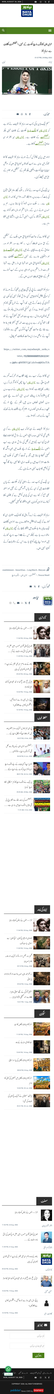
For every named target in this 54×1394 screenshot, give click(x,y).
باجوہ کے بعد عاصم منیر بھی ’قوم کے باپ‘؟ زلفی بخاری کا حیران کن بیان (18, 666)
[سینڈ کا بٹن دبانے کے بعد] (41, 1046)
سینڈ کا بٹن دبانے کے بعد (24, 1042)
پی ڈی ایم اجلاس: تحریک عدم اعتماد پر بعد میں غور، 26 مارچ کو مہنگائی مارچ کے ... (19, 730)
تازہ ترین (42, 617)
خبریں (3, 61)
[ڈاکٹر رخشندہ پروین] (46, 1215)
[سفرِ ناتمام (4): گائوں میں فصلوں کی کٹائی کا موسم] (41, 1082)
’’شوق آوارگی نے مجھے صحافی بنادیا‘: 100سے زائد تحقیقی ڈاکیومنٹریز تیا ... (20, 994)
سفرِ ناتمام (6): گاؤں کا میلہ (23, 1024)
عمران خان (43, 130)
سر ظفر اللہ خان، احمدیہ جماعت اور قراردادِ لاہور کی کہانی (18, 976)
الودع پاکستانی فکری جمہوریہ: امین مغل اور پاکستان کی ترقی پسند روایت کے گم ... (19, 648)
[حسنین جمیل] (46, 1281)
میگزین (42, 1013)
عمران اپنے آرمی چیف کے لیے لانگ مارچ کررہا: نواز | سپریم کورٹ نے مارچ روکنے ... (18, 766)
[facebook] (30, 114)
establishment (8, 569)
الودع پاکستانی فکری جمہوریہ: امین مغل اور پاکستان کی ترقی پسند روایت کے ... (20, 1237)
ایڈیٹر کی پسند (42, 909)
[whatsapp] (22, 114)
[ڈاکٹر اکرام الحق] (46, 1237)
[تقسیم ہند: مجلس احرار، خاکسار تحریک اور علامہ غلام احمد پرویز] (41, 960)
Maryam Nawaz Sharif (43, 572)
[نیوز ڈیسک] (46, 1259)
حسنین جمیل (48, 1291)
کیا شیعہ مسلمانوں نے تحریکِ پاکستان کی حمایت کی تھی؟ (20, 1098)
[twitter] (26, 114)
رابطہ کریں (13, 1373)
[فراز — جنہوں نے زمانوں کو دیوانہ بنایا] (41, 632)
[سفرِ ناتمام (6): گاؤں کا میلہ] (41, 1029)
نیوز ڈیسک (48, 1269)
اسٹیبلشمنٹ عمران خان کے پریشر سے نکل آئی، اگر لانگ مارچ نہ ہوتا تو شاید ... (19, 748)
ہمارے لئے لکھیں (23, 1373)
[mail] (31, 586)
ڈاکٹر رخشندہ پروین (47, 1225)
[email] (18, 603)
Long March (32, 569)
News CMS (26, 1391)
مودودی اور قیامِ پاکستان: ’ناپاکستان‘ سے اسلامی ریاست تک (19, 940)
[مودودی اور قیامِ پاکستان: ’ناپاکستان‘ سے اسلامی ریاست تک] (41, 942)
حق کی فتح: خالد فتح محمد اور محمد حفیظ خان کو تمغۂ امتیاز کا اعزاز (18, 684)
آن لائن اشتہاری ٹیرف (35, 1373)
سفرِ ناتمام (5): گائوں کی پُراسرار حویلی (20, 1060)
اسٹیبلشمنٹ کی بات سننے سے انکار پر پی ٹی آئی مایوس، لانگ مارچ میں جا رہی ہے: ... (18, 802)
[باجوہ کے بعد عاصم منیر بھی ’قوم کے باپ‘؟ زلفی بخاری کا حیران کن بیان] (41, 668)
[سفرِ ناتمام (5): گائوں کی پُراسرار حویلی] (41, 1064)
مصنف (44, 1201)
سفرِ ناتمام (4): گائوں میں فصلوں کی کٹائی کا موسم (18, 1080)
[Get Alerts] (8, 1369)
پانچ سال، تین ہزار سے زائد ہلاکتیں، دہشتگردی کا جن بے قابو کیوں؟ (21, 702)
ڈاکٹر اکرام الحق (48, 1247)
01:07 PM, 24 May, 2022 (43, 58)
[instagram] (40, 1377)
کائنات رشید (48, 1313)
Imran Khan (20, 569)
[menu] (50, 30)
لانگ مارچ (31, 130)
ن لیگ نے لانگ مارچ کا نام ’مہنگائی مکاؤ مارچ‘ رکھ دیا (18, 784)
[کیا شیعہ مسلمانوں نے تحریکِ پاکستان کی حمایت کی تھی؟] (41, 1100)
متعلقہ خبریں (42, 717)
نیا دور (50, 61)
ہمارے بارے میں (47, 1373)
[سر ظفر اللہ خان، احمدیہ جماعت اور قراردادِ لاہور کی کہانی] (41, 978)
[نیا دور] (47, 601)
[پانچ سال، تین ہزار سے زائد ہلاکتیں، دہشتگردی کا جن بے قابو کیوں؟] (41, 704)
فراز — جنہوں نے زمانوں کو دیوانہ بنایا (20, 628)
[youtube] (36, 1377)
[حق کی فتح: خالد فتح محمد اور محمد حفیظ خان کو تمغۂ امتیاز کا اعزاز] (41, 686)
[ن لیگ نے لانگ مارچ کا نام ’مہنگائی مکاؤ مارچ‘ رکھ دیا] (41, 786)
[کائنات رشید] (46, 1303)
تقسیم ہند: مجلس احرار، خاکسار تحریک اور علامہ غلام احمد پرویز (18, 958)
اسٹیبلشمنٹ (44, 137)
